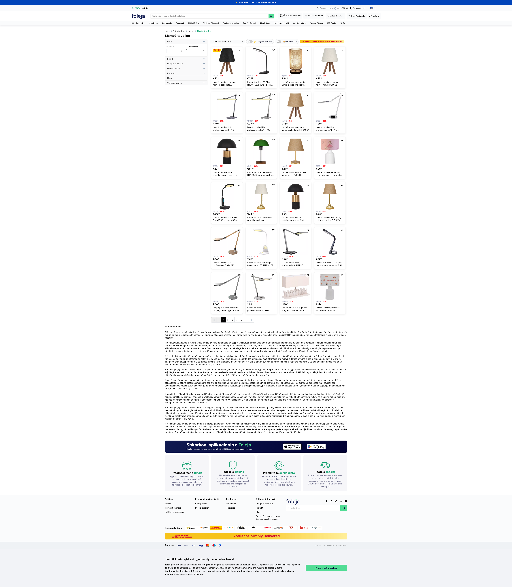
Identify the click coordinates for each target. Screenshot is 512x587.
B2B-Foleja (331, 23)
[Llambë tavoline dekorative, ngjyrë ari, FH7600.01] (296, 151)
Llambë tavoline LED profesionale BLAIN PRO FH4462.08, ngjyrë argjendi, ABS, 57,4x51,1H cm (328, 129)
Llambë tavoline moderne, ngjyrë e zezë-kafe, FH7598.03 (224, 84)
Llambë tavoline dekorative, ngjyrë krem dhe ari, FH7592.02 (259, 219)
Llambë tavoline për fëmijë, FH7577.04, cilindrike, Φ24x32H (328, 309)
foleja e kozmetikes (231, 23)
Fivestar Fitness (316, 23)
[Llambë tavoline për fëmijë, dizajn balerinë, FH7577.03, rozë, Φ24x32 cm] (330, 151)
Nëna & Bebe (265, 23)
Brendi (170, 59)
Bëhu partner (201, 504)
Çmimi (169, 42)
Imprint (168, 504)
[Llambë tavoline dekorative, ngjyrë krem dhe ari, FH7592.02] (261, 196)
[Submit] (343, 508)
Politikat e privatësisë (174, 512)
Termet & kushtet (173, 508)
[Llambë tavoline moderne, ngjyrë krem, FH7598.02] (330, 61)
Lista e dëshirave (337, 16)
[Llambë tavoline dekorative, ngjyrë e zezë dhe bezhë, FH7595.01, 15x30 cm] (296, 61)
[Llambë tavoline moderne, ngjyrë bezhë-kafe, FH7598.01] (296, 106)
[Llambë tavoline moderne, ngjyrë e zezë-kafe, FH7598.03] (227, 61)
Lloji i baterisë (173, 68)
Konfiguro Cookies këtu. (177, 571)
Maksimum (196, 49)
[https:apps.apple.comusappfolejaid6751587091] (292, 447)
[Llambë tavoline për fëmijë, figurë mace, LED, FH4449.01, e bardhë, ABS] (261, 242)
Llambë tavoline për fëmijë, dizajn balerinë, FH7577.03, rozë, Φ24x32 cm (328, 174)
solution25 (342, 545)
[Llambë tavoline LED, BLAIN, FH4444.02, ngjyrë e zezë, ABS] (261, 61)
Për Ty (342, 23)
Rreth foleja (231, 504)
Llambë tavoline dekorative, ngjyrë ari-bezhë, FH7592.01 (328, 218)
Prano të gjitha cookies (326, 568)
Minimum (174, 49)
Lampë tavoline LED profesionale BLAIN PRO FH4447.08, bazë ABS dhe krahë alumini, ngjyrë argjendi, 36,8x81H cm (260, 129)
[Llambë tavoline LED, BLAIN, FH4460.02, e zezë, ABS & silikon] (227, 196)
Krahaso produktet (315, 16)
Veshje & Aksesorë (211, 23)
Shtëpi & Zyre (193, 23)
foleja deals (167, 23)
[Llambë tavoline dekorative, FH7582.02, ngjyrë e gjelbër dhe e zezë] (261, 151)
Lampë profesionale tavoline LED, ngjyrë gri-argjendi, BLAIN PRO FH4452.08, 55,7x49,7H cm (226, 309)
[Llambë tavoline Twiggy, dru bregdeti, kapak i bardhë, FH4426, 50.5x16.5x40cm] (296, 287)
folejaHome (153, 23)
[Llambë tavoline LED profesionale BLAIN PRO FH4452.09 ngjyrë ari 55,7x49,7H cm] (227, 242)
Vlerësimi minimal (174, 83)
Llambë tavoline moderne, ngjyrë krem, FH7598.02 (327, 83)
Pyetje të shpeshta (264, 504)
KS (374, 8)
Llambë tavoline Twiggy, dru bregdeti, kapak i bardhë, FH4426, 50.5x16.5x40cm (294, 309)
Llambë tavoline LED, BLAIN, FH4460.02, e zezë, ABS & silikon (225, 219)
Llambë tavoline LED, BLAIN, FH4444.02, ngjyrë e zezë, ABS (259, 84)
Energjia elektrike (175, 64)
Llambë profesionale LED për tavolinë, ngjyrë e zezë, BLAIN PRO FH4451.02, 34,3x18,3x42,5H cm (329, 264)
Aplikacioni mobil (359, 8)
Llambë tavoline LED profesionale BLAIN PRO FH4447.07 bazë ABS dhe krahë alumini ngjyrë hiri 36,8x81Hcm (224, 129)
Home (167, 31)
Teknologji (180, 23)
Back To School (249, 23)
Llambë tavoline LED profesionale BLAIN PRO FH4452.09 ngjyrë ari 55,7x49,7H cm (224, 264)
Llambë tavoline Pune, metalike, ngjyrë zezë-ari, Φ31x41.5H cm (224, 174)
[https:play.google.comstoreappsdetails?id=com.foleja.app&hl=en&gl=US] (316, 447)
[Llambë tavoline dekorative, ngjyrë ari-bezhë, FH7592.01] (330, 196)
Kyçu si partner (202, 508)
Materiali (171, 73)
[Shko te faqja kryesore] (138, 16)
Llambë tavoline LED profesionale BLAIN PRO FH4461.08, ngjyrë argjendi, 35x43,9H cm (294, 264)
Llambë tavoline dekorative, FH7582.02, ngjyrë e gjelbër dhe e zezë (259, 174)
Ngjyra (170, 78)
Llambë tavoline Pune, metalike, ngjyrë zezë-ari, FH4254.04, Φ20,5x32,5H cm (295, 219)
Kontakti (259, 508)
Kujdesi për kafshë (281, 23)
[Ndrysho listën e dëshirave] (239, 49)
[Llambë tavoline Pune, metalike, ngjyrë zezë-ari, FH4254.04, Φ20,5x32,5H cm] (296, 196)
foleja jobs (230, 508)
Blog (258, 512)
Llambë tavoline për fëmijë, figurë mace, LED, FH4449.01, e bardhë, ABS (261, 264)
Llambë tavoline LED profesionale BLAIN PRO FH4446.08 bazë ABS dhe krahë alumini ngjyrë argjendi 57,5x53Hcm (260, 309)
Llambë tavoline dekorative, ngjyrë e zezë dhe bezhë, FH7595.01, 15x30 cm (294, 84)
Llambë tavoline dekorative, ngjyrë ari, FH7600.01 (294, 173)
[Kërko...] (271, 16)
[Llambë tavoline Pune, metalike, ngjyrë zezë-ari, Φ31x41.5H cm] (227, 151)
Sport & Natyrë (299, 23)
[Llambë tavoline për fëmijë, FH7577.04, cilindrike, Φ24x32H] (330, 287)
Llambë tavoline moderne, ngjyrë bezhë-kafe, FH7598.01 (295, 128)
